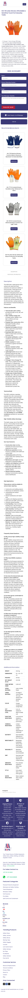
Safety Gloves (12, 792)
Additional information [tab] (14, 274)
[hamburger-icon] (24, 4)
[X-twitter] (9, 984)
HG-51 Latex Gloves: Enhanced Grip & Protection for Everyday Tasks (14, 256)
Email (3, 89)
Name (3, 75)
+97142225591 (10, 866)
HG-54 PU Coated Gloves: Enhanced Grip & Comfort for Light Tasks (14, 222)
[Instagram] (4, 984)
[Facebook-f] (7, 984)
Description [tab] (14, 271)
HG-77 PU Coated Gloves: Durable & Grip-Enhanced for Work (14, 188)
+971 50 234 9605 (8, 872)
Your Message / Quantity (8, 95)
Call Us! (14, 121)
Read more (14, 161)
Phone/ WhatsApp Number (8, 82)
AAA (3, 907)
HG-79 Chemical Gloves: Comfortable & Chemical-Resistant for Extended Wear (14, 155)
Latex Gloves (5, 792)
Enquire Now (8, 107)
